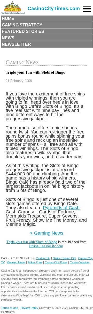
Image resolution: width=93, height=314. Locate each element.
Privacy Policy (29, 307)
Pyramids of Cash (61, 207)
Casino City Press (56, 262)
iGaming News (16, 262)
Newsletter (16, 44)
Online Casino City (64, 258)
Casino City (43, 258)
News (8, 38)
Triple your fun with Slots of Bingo (31, 242)
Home (8, 18)
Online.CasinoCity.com (46, 246)
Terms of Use (9, 307)
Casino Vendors (80, 262)
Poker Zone (35, 262)
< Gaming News (46, 233)
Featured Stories (23, 31)
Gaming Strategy (22, 25)
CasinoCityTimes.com (54, 8)
